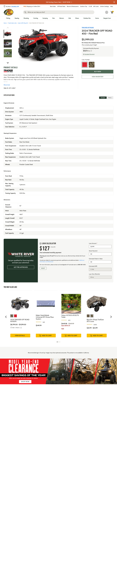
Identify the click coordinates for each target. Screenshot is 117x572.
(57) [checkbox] (69, 320)
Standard (103, 97)
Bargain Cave (107, 18)
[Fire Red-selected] (85, 65)
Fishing (8, 18)
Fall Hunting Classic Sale (58, 2)
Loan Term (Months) (94, 274)
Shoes (77, 18)
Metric (110, 97)
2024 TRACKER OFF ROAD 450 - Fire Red (97, 32)
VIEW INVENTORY (97, 77)
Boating (17, 18)
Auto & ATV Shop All (23, 23)
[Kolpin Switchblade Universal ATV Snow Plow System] (46, 302)
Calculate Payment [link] (89, 54)
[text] (63, 250)
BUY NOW (97, 71)
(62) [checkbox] (44, 322)
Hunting (35, 18)
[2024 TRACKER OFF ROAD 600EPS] (20, 302)
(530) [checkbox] (95, 324)
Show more (7, 85)
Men (53, 18)
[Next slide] (111, 316)
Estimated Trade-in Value (95, 259)
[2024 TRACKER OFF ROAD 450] (8, 43)
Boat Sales (53, 6)
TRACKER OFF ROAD (88, 27)
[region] (58, 260)
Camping (45, 18)
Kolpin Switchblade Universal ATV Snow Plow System (45, 317)
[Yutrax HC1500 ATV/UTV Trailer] (71, 302)
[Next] (71, 45)
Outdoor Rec (87, 18)
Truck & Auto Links (12, 23)
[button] (114, 2)
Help (111, 6)
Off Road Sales (61, 6)
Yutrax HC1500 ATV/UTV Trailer (70, 316)
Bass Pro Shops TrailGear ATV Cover (95, 320)
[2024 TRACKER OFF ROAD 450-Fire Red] (43, 45)
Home (97, 18)
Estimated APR (93, 266)
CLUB (90, 6)
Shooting (26, 18)
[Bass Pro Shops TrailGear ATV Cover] (96, 302)
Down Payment (93, 251)
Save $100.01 (65, 325)
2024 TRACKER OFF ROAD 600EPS (19, 320)
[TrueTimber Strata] (92, 65)
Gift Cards (96, 6)
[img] (111, 12)
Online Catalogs (104, 6)
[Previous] (14, 45)
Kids (69, 18)
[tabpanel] (20, 315)
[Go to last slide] (6, 316)
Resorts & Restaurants (73, 6)
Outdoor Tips (83, 6)
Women (61, 18)
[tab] (57, 341)
